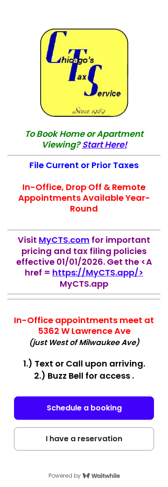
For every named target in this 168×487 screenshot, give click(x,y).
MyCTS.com (64, 240)
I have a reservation (84, 438)
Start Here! (104, 144)
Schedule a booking (84, 407)
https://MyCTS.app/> (97, 272)
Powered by (65, 476)
